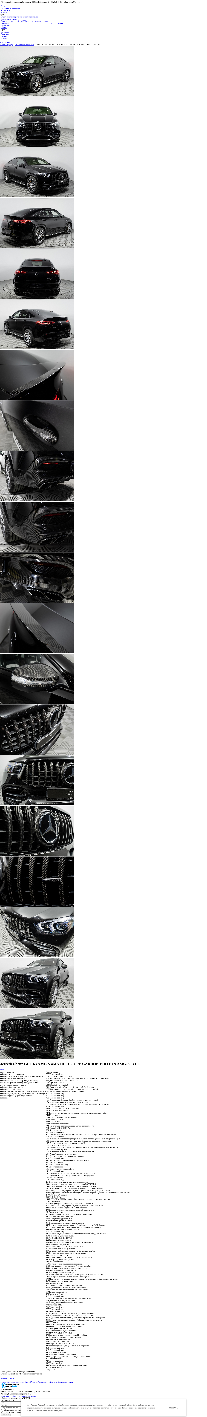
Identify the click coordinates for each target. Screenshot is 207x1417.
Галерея (4, 28)
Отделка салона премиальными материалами (19, 17)
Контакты (5, 38)
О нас (3, 6)
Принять (173, 1408)
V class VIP (5, 10)
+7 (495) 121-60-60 (55, 23)
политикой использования (104, 1408)
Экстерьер (5, 34)
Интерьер (5, 32)
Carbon (4, 36)
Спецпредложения (65, 1382)
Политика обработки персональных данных (19, 1396)
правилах (143, 1408)
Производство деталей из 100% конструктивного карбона (24, 21)
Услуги (4, 12)
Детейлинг (5, 23)
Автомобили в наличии (10, 8)
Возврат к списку (8, 1378)
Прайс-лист (5, 25)
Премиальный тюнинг (10, 19)
